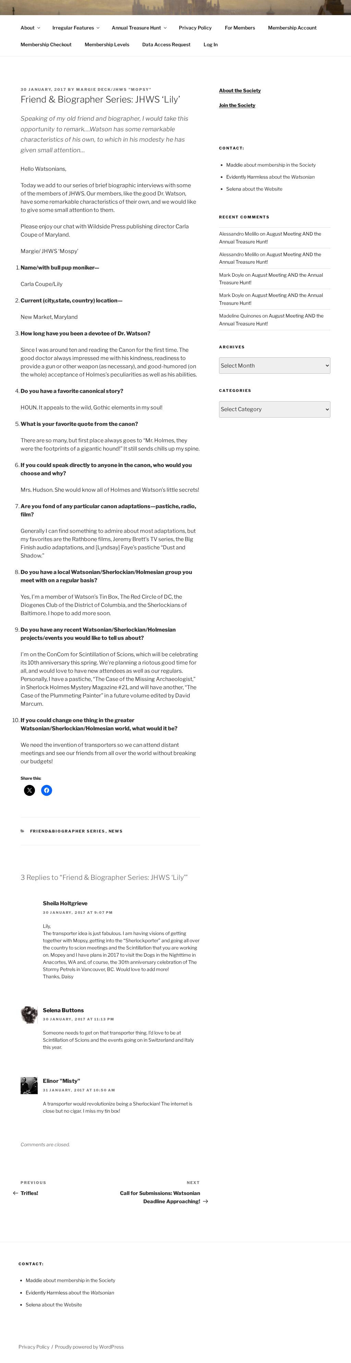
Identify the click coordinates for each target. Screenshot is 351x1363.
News (116, 831)
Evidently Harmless (247, 177)
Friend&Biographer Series (68, 831)
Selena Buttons (63, 1010)
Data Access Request (166, 44)
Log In (211, 44)
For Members (240, 28)
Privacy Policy (195, 28)
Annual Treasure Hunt (136, 28)
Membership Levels (107, 44)
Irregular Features (73, 28)
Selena (233, 189)
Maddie (234, 165)
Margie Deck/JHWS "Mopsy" (114, 89)
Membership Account (292, 28)
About (28, 28)
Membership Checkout (46, 44)
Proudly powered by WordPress (89, 1347)
